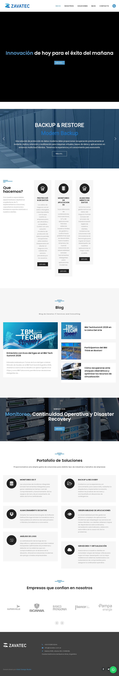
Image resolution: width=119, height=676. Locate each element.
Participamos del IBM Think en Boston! (95, 349)
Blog (93, 6)
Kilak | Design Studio (24, 669)
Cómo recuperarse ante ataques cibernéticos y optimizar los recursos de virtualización (98, 372)
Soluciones (83, 6)
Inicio (58, 6)
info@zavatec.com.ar (53, 648)
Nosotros (69, 6)
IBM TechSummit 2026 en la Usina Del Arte (97, 329)
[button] (3, 139)
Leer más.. (42, 264)
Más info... (59, 63)
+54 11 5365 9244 (51, 644)
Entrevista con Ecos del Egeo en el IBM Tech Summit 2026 (30, 354)
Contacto (104, 6)
